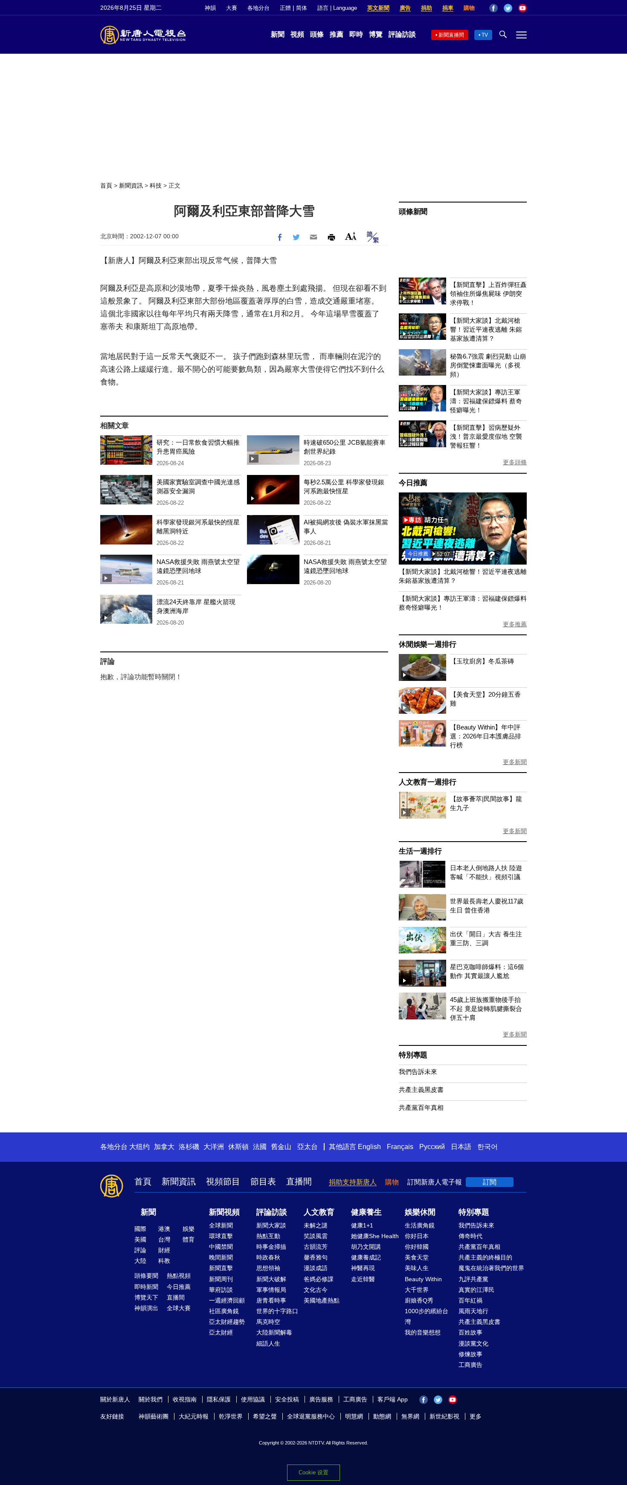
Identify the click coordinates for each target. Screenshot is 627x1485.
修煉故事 (470, 1354)
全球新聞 (221, 1225)
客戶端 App (392, 1399)
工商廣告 (470, 1364)
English (369, 1146)
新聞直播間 (451, 35)
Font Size (351, 236)
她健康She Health (375, 1236)
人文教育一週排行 (427, 782)
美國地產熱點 (322, 1300)
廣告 (405, 8)
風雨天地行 (473, 1311)
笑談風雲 (316, 1236)
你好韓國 (417, 1246)
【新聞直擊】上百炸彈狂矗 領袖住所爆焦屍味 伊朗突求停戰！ (488, 293)
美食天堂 (417, 1257)
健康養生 (366, 1212)
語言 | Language (337, 8)
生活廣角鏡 (420, 1225)
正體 (285, 8)
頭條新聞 (413, 212)
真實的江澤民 (476, 1289)
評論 (140, 1250)
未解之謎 (316, 1225)
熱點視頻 (179, 1275)
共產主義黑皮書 (421, 1089)
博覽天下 (146, 1297)
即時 (356, 34)
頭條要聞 (146, 1275)
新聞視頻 (224, 1212)
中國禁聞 (221, 1246)
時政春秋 (268, 1257)
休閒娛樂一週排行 (427, 644)
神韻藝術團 (153, 1416)
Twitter (508, 8)
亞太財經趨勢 (227, 1321)
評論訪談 (402, 34)
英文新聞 (378, 8)
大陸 (140, 1260)
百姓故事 (470, 1332)
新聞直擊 (221, 1268)
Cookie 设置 (313, 1472)
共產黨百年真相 (421, 1107)
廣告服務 (321, 1399)
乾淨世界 (231, 1416)
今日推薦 (413, 483)
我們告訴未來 (418, 1071)
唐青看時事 (271, 1300)
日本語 (461, 1146)
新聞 (277, 34)
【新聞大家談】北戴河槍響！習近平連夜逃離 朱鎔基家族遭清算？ (486, 329)
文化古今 (316, 1289)
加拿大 (164, 1146)
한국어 (487, 1146)
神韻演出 (146, 1308)
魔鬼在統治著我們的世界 (491, 1268)
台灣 (164, 1239)
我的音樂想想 (423, 1332)
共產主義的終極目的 (485, 1257)
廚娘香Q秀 (419, 1300)
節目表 (263, 1181)
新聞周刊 (221, 1279)
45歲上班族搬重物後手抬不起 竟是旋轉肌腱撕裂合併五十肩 (486, 1008)
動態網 (382, 1416)
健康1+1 (362, 1225)
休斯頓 (238, 1146)
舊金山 (281, 1146)
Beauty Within (423, 1279)
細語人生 (268, 1343)
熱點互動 (268, 1236)
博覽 (376, 34)
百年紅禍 (470, 1300)
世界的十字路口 (277, 1311)
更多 (476, 1416)
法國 (260, 1146)
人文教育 (319, 1212)
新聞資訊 (131, 185)
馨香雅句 (316, 1257)
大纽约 (139, 1146)
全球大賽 (179, 1308)
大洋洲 (213, 1146)
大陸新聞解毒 (274, 1332)
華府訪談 (221, 1289)
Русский (432, 1146)
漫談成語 (316, 1268)
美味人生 (417, 1268)
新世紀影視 (444, 1416)
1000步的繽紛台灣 (426, 1316)
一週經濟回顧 (227, 1300)
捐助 (426, 8)
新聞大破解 (271, 1279)
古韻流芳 (316, 1246)
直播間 (299, 1181)
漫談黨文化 (473, 1343)
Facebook (493, 8)
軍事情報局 (271, 1289)
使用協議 (253, 1399)
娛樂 (188, 1228)
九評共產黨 (473, 1279)
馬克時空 (268, 1321)
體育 (188, 1239)
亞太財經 (221, 1332)
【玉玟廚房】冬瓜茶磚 (482, 661)
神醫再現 (363, 1268)
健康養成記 (366, 1257)
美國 (140, 1239)
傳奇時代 (470, 1236)
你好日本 (417, 1236)
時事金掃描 (271, 1246)
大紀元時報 (194, 1416)
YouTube (522, 8)
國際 (140, 1228)
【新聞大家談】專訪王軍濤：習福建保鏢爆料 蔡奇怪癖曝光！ (486, 401)
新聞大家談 (271, 1225)
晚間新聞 (221, 1257)
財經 (164, 1250)
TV (485, 35)
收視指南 (185, 1399)
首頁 (106, 185)
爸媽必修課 (319, 1279)
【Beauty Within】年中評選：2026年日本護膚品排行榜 (485, 736)
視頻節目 (223, 1181)
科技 (156, 185)
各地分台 (258, 8)
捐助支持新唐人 (353, 1182)
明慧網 (354, 1416)
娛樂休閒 (420, 1212)
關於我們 (151, 1399)
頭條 (317, 34)
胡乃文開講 (366, 1246)
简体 (301, 8)
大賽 (231, 8)
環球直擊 (221, 1236)
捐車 (447, 8)
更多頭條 (515, 462)
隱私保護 (219, 1399)
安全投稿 (287, 1399)
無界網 (410, 1416)
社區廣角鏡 (224, 1311)
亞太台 (307, 1146)
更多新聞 (515, 761)
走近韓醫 (363, 1279)
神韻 (210, 8)
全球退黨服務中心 (311, 1416)
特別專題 (413, 1055)
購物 (469, 8)
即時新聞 (146, 1286)
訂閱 (489, 1182)
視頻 (297, 34)
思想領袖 (268, 1268)
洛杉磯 (189, 1146)
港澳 (164, 1228)
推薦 (336, 34)
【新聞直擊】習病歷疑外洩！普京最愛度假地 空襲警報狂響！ (486, 436)
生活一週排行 (420, 851)
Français (400, 1146)
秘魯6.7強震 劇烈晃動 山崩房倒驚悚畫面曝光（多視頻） (488, 365)
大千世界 (417, 1289)
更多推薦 (515, 624)
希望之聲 (265, 1416)
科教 (164, 1260)
